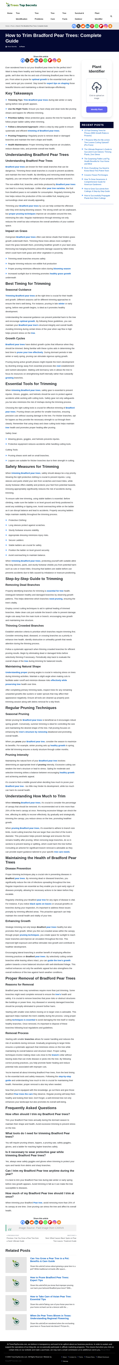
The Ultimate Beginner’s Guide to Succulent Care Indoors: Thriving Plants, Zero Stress (98, 151)
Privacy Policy (90, 1357)
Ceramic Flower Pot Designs (96, 175)
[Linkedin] (88, 26)
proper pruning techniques (22, 214)
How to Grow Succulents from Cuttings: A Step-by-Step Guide (97, 190)
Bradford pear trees (15, 167)
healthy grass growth (60, 273)
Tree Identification (21, 16)
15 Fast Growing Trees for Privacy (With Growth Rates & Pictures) (96, 133)
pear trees (20, 878)
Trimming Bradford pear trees (20, 296)
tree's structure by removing (33, 732)
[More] (110, 26)
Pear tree (37, 1203)
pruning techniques (29, 935)
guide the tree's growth (59, 960)
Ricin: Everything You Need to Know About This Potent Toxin (96, 169)
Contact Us (72, 1357)
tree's (58, 994)
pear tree (41, 900)
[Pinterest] (92, 26)
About (65, 1357)
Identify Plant (96, 109)
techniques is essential (23, 1020)
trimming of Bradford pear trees (43, 131)
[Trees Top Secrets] (21, 5)
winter (61, 303)
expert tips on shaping (58, 83)
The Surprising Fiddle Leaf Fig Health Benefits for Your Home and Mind (96, 161)
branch (55, 1055)
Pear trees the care (23, 1094)
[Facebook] (74, 26)
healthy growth (57, 745)
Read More (105, 1350)
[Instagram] (106, 26)
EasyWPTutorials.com (13, 1361)
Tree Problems (39, 16)
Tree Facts (64, 16)
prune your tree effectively (30, 352)
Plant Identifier (98, 16)
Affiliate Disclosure (103, 1357)
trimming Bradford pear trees (26, 390)
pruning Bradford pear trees (25, 828)
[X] (78, 26)
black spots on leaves (40, 904)
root (59, 366)
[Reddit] (83, 26)
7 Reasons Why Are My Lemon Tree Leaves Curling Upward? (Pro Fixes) (97, 142)
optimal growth (39, 79)
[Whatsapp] (97, 26)
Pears (13, 26)
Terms (81, 1357)
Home (9, 13)
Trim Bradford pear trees (36, 100)
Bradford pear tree (35, 741)
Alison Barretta (12, 46)
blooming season (62, 268)
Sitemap (65, 1361)
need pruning (56, 599)
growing (9, 378)
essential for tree (55, 591)
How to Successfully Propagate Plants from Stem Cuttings (97, 197)
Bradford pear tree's (28, 325)
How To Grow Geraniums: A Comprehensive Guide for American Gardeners (95, 181)
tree (33, 333)
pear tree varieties (56, 188)
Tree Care (53, 16)
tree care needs (62, 852)
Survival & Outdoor (79, 16)
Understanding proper (16, 672)
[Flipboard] (101, 26)
